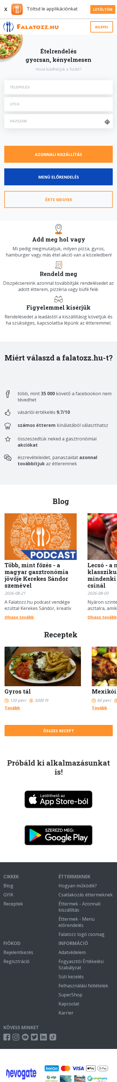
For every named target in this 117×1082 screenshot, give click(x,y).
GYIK (8, 895)
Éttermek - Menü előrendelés (76, 922)
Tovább (12, 708)
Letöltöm (102, 9)
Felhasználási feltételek (83, 986)
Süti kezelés (71, 977)
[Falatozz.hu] (30, 26)
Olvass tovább (19, 617)
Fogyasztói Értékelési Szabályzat (81, 964)
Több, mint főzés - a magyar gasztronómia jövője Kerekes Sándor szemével (36, 575)
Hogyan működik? (77, 886)
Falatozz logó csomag (81, 934)
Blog (8, 886)
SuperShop (70, 995)
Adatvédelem (72, 952)
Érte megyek (58, 199)
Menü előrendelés (58, 177)
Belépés (101, 27)
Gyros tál (18, 691)
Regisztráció (16, 961)
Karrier (66, 1013)
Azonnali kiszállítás (58, 154)
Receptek (13, 904)
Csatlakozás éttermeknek (85, 895)
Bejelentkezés (18, 952)
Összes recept (58, 730)
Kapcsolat (68, 1004)
